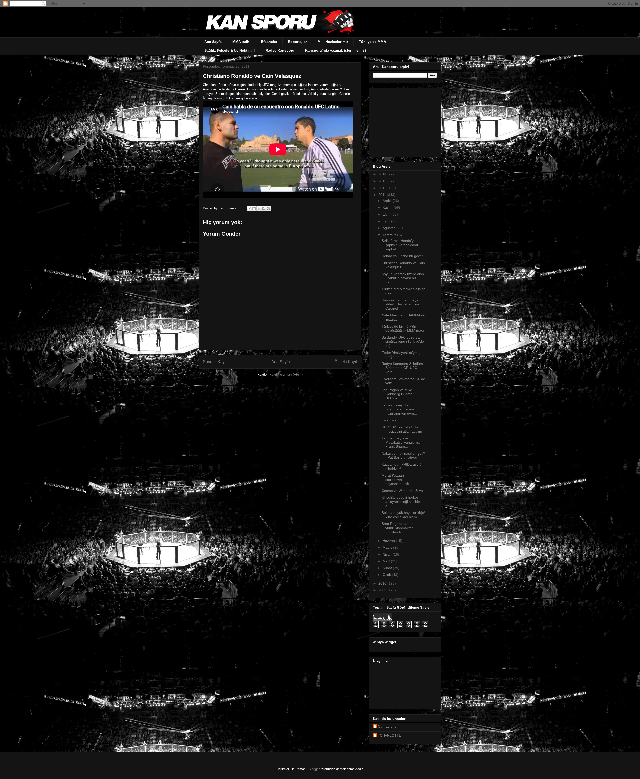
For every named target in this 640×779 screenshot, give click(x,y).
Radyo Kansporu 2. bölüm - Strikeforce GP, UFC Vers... (403, 368)
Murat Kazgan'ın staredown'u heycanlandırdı (395, 479)
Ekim (387, 214)
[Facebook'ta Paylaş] (263, 208)
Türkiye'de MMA (372, 42)
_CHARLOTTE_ (390, 735)
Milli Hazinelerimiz (333, 42)
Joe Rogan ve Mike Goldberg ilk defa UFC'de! (397, 394)
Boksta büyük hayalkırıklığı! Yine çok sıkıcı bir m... (403, 515)
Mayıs (388, 547)
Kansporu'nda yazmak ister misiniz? (336, 50)
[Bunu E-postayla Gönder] (249, 208)
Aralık (388, 201)
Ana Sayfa (213, 42)
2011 (382, 195)
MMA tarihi (241, 42)
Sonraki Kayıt (215, 362)
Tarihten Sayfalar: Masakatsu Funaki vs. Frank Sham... (401, 442)
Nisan (388, 554)
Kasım (388, 207)
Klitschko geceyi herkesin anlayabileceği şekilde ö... (402, 501)
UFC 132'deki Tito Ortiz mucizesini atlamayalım (402, 429)
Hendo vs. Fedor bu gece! (402, 256)
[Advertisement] (404, 121)
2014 (383, 174)
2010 (383, 583)
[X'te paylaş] (259, 208)
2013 (383, 181)
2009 (383, 590)
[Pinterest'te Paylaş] (268, 208)
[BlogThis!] (254, 208)
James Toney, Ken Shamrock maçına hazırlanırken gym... (399, 409)
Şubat (388, 568)
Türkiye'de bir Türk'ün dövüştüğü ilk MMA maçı (403, 328)
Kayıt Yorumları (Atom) (286, 374)
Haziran (389, 541)
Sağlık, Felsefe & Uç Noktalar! (229, 50)
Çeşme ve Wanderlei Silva (402, 491)
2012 (383, 188)
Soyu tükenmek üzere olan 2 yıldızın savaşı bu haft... (403, 278)
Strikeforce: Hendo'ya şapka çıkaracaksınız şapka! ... (400, 245)
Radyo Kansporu (280, 50)
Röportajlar (297, 42)
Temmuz (390, 235)
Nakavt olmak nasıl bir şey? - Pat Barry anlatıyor (403, 455)
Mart (387, 561)
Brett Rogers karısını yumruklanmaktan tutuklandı (398, 528)
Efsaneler (269, 42)
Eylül (387, 221)
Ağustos (389, 228)
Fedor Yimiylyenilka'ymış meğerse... (401, 355)
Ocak (387, 575)
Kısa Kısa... (391, 420)
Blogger (314, 769)
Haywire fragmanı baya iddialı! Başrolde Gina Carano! (400, 304)
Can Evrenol (388, 726)
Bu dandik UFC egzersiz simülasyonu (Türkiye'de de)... (403, 341)
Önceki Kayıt (345, 362)
